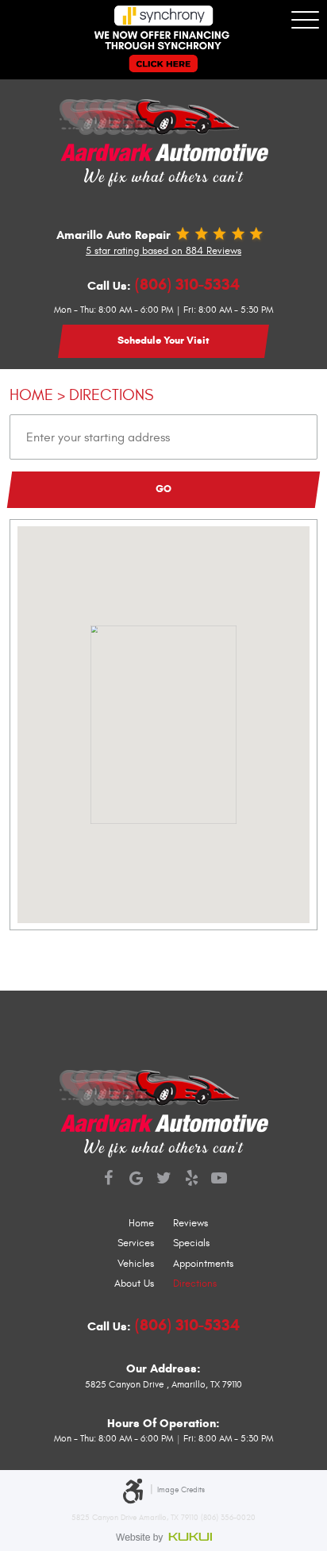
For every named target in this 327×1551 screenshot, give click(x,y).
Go (163, 489)
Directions (111, 395)
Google (136, 1180)
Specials (191, 1243)
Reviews (190, 1223)
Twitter (164, 1180)
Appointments (203, 1263)
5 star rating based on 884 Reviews (163, 250)
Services (135, 1243)
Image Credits (181, 1489)
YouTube (219, 1180)
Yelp (192, 1180)
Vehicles (135, 1263)
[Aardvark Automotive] (164, 130)
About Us (134, 1283)
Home (31, 395)
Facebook (108, 1180)
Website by (163, 1537)
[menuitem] (82, 1224)
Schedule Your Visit (163, 340)
